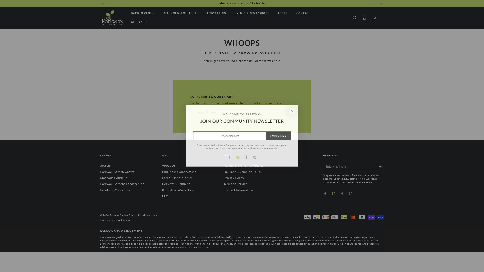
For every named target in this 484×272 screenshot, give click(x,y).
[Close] (293, 111)
